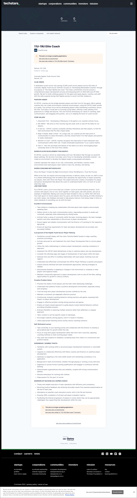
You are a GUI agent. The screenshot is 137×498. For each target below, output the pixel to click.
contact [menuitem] (107, 471)
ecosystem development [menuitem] (58, 469)
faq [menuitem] (106, 469)
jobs (23, 33)
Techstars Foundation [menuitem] (94, 474)
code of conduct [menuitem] (92, 469)
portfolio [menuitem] (16, 471)
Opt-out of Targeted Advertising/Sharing (98, 492)
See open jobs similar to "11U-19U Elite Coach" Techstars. (56, 61)
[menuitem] (43, 3)
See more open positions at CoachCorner (68, 423)
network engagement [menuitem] (39, 471)
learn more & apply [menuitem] (20, 474)
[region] (68, 492)
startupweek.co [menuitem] (55, 474)
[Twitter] (116, 455)
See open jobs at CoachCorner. (48, 58)
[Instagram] (121, 455)
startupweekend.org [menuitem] (56, 471)
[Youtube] (112, 455)
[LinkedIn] (108, 455)
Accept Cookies (117, 492)
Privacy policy (64, 443)
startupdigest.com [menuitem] (56, 476)
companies (37, 33)
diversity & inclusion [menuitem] (93, 471)
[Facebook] (104, 455)
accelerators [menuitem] (18, 469)
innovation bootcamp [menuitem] (39, 474)
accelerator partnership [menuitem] (39, 469)
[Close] (134, 492)
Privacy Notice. (69, 495)
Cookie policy (73, 443)
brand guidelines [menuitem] (110, 474)
